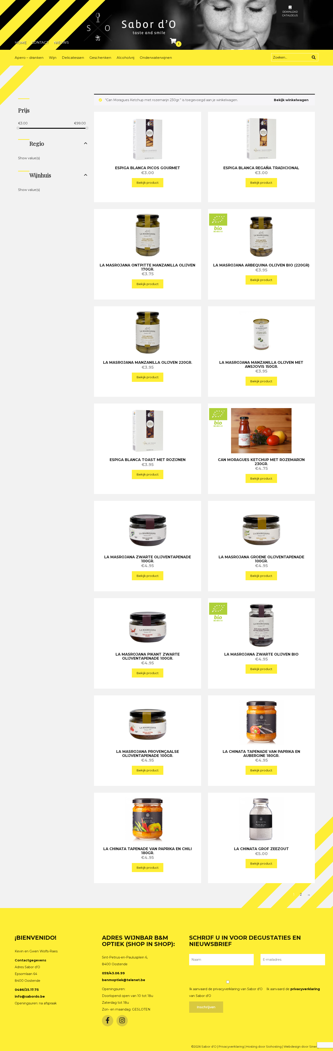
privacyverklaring (305, 989)
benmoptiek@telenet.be (123, 980)
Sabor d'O (209, 1046)
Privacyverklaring (232, 1046)
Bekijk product (148, 182)
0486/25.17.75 (27, 990)
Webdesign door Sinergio (303, 1046)
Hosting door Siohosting (264, 1046)
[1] (173, 42)
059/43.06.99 (113, 973)
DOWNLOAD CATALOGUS (290, 13)
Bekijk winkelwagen (291, 100)
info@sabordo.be (30, 996)
